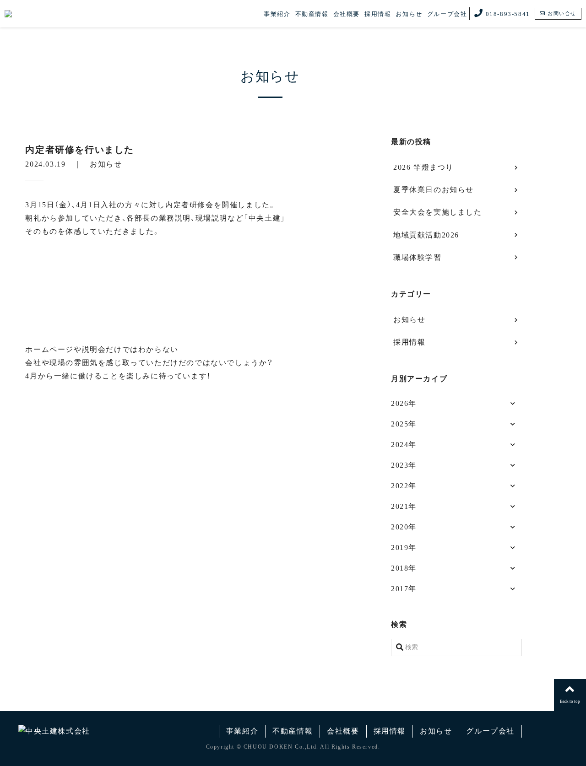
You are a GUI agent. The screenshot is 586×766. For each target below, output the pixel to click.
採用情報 (377, 14)
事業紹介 (277, 14)
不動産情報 (312, 14)
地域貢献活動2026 (426, 235)
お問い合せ (560, 13)
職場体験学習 (417, 257)
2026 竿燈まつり (423, 167)
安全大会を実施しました (437, 212)
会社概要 (346, 14)
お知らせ (409, 14)
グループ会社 (447, 14)
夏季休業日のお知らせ (433, 190)
